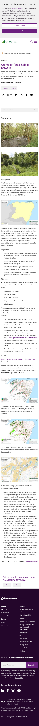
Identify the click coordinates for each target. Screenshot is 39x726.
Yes (7, 585)
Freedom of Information (27, 621)
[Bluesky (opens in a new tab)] (13, 690)
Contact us (4, 625)
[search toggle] (31, 41)
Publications (5, 613)
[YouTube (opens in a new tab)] (19, 690)
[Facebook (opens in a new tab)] (26, 95)
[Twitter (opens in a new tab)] (21, 95)
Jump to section (8, 110)
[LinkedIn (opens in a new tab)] (16, 95)
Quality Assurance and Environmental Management (27, 627)
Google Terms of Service (21, 710)
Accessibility (24, 648)
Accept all (19, 31)
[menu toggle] (35, 42)
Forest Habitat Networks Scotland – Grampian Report (18, 359)
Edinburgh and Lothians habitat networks (22, 338)
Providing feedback (26, 641)
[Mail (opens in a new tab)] (31, 95)
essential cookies (17, 9)
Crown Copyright (25, 615)
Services (3, 619)
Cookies (22, 651)
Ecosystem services (9, 88)
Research (4, 609)
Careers (3, 622)
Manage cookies (19, 25)
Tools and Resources (8, 616)
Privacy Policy (24, 645)
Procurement (24, 633)
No (17, 585)
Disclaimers (23, 618)
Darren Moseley (32, 561)
